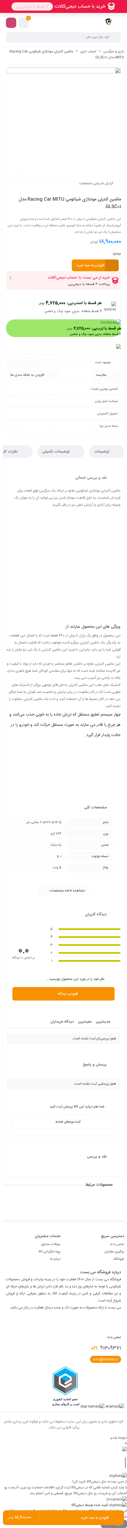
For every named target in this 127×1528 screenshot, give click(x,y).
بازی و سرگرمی (113, 51)
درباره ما (55, 1259)
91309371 (106, 1348)
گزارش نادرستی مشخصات (96, 183)
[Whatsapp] (99, 1322)
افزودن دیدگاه (68, 994)
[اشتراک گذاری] (29, 172)
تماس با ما (117, 1244)
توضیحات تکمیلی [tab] (56, 451)
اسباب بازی (88, 51)
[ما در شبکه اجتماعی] (11, 23)
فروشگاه (119, 1259)
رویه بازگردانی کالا (49, 1251)
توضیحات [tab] (102, 451)
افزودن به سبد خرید (90, 265)
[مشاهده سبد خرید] (23, 23)
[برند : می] (112, 346)
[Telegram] (109, 1322)
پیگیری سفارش (114, 1251)
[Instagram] (119, 1322)
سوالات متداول (51, 1244)
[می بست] (108, 22)
